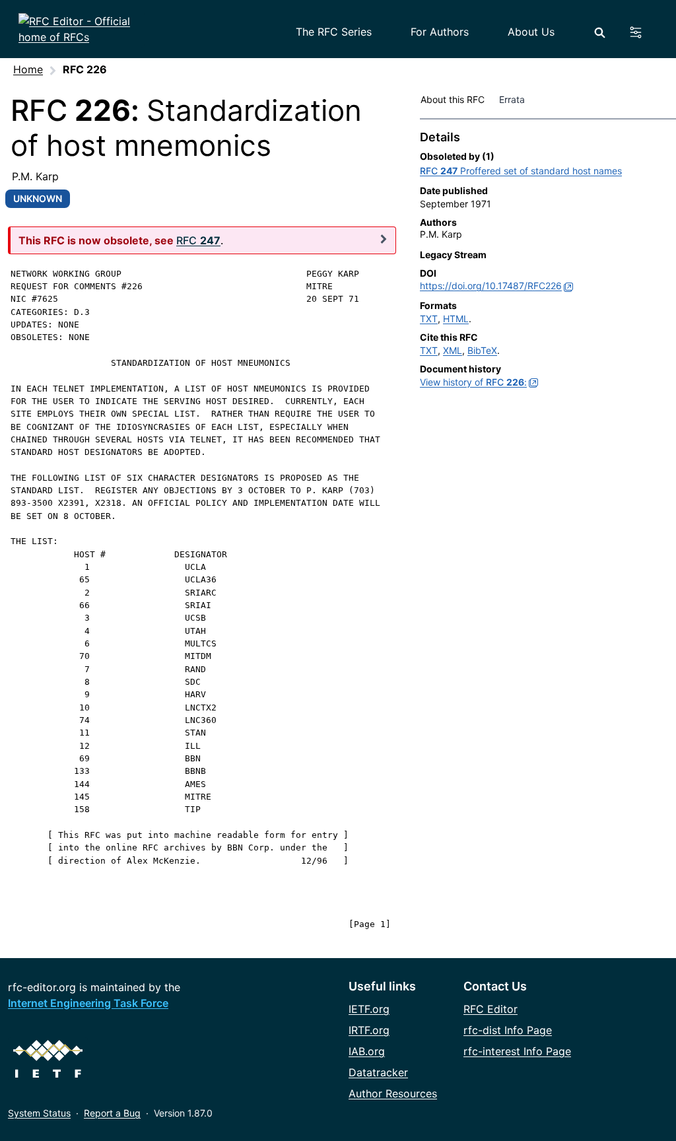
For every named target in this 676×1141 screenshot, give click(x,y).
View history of (473, 382)
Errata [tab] (514, 99)
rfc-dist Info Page (507, 1030)
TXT (429, 318)
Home (28, 69)
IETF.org (369, 1009)
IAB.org (367, 1051)
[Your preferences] (643, 32)
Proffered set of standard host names (521, 170)
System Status (39, 1113)
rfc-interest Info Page (517, 1051)
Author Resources (393, 1093)
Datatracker (378, 1072)
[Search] (599, 33)
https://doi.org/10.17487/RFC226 (491, 285)
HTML (456, 318)
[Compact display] (383, 239)
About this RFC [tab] (453, 99)
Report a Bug (112, 1113)
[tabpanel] (548, 262)
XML (452, 350)
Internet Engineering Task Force (88, 1003)
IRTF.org (369, 1030)
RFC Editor (490, 1009)
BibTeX (482, 350)
